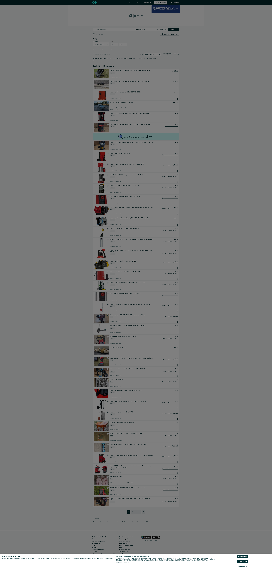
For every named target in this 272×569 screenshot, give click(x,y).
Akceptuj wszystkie (242, 556)
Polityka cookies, (71, 559)
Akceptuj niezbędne (242, 561)
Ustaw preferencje (242, 566)
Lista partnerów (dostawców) (123, 562)
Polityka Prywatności (80, 559)
